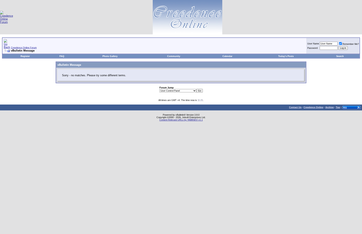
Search (340, 56)
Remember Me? (351, 44)
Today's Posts (286, 56)
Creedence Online (313, 107)
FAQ (61, 56)
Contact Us (295, 107)
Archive (329, 107)
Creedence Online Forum (24, 47)
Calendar (227, 56)
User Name (313, 43)
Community (173, 56)
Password (312, 48)
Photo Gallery (110, 56)
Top (338, 107)
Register (25, 56)
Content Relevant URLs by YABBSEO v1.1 (181, 120)
